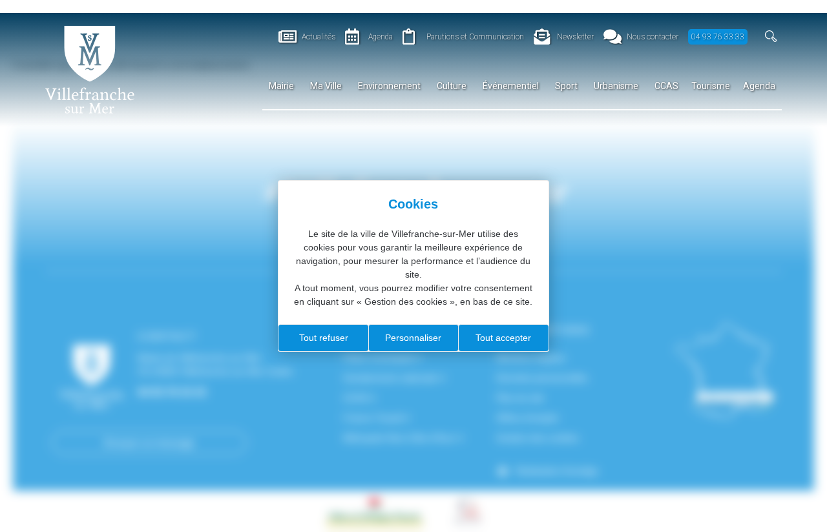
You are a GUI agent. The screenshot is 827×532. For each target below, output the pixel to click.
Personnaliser (413, 337)
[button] (771, 36)
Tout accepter (503, 337)
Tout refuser (323, 337)
